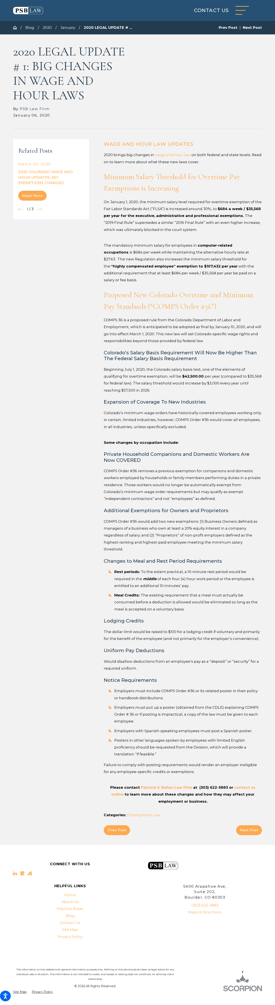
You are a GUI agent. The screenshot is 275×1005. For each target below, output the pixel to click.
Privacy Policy (70, 936)
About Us (70, 902)
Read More (32, 196)
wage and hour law (173, 155)
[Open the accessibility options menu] (5, 996)
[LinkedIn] (15, 873)
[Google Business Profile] (22, 873)
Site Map (70, 929)
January (67, 27)
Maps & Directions (205, 912)
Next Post (249, 830)
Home (70, 895)
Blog (29, 27)
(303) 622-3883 (204, 905)
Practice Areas (70, 909)
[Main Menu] (242, 10)
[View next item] (39, 209)
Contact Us (211, 10)
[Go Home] (16, 27)
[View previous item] (20, 209)
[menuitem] (70, 894)
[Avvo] (30, 873)
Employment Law (143, 815)
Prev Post (117, 830)
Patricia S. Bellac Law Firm (166, 787)
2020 (47, 27)
